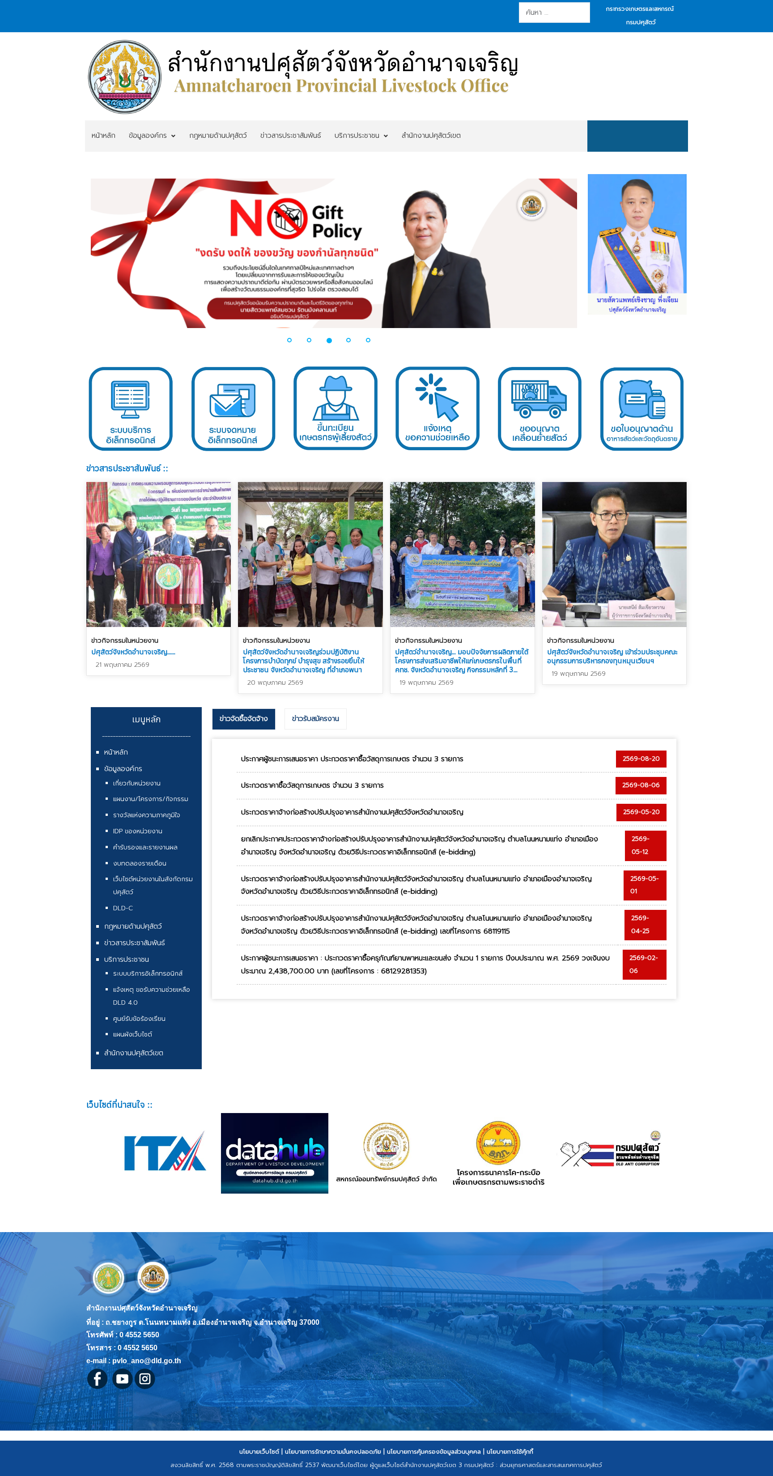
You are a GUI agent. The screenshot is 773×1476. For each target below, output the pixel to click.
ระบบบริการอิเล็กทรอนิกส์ (148, 973)
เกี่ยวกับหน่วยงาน (137, 783)
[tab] (244, 719)
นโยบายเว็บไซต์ (259, 1451)
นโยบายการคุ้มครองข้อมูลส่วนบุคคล (434, 1451)
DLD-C (123, 908)
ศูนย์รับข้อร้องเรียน (139, 1019)
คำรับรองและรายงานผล (145, 847)
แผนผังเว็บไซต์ (132, 1034)
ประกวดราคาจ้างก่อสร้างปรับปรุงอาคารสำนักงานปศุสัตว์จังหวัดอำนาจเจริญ (352, 812)
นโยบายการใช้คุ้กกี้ (510, 1451)
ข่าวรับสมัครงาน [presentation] (315, 718)
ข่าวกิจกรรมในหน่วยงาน (124, 640)
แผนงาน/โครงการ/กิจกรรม (150, 799)
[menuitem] (103, 136)
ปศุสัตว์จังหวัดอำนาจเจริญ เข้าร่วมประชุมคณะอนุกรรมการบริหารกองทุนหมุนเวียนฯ (612, 656)
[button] (83, 259)
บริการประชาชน (126, 959)
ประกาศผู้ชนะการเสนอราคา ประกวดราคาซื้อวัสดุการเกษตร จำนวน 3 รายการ (352, 759)
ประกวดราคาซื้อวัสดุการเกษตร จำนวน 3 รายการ (312, 785)
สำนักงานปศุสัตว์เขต (133, 1053)
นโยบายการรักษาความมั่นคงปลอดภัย (333, 1451)
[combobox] (554, 12)
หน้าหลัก (116, 752)
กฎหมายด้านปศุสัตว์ (133, 926)
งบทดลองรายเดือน (139, 863)
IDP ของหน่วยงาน (137, 831)
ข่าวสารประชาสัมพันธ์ (134, 943)
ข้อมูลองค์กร (123, 769)
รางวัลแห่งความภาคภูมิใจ (146, 815)
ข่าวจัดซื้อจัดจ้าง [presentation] (244, 718)
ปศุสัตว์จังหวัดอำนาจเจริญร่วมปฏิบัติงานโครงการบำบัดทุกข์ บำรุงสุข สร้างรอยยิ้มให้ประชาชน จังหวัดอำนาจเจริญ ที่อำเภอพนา (303, 660)
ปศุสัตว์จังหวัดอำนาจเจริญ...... (133, 651)
